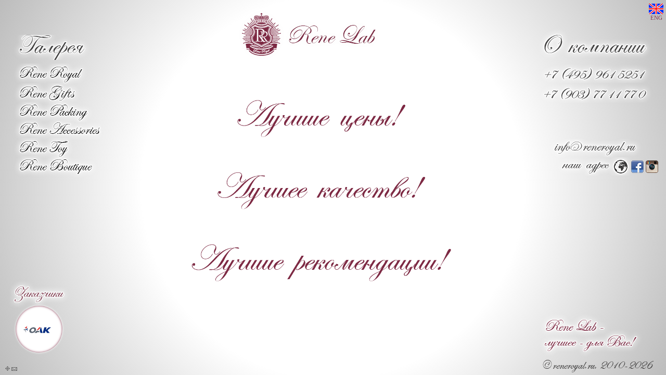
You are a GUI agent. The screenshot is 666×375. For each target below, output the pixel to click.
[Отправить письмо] (14, 368)
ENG (656, 18)
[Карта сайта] (7, 368)
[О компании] (595, 57)
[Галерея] (51, 57)
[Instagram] (652, 170)
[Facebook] (637, 170)
